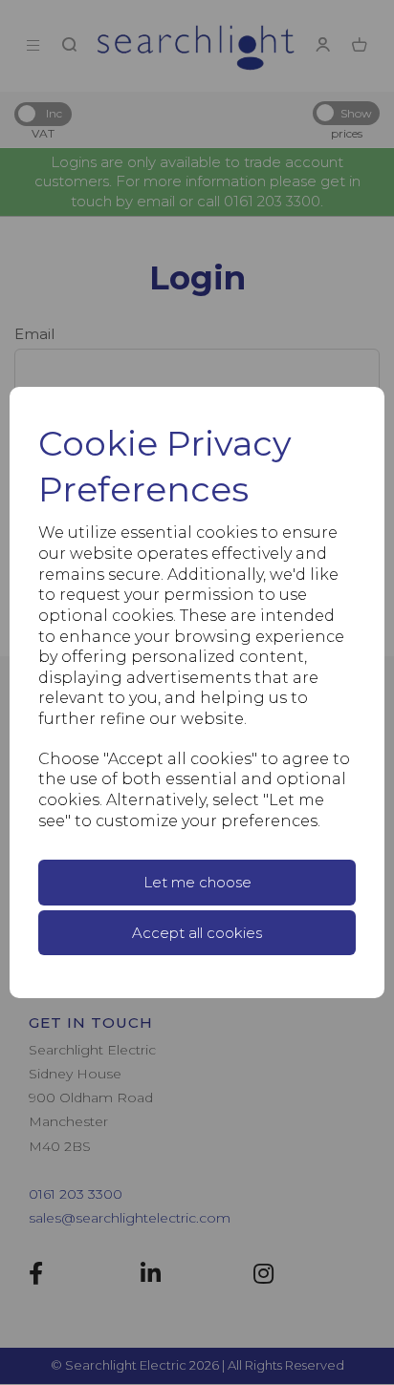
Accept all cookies (197, 933)
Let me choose (197, 882)
